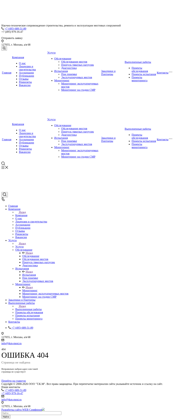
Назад (22, 212)
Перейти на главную (13, 380)
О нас (22, 63)
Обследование (62, 58)
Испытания (61, 71)
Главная (6, 72)
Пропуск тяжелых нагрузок (77, 64)
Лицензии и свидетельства (27, 68)
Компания (18, 57)
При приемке (69, 74)
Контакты (162, 72)
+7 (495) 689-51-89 (15, 28)
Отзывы (24, 78)
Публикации (26, 75)
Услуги (51, 52)
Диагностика (69, 67)
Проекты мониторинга (139, 79)
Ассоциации (26, 72)
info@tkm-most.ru (11, 343)
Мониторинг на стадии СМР (78, 89)
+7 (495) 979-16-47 (12, 393)
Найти (6, 416)
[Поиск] (4, 48)
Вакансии (25, 85)
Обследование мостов (74, 61)
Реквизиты (25, 82)
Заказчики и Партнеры (108, 73)
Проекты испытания (144, 74)
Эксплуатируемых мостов (76, 77)
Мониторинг (62, 80)
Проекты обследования (140, 69)
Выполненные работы (138, 62)
